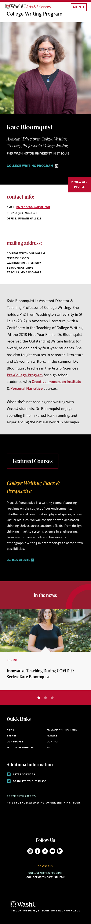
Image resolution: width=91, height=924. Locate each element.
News (10, 730)
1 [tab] (38, 698)
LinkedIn (60, 851)
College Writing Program (34, 14)
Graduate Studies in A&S (29, 781)
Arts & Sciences (23, 775)
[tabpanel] (45, 520)
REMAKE (52, 736)
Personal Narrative (26, 389)
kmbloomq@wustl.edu (33, 207)
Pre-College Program (25, 375)
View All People (80, 184)
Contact (53, 742)
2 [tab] (45, 698)
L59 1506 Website (18, 560)
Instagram (30, 851)
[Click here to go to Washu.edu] (24, 907)
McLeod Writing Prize (62, 730)
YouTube (52, 851)
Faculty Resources (20, 748)
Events (12, 736)
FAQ (49, 748)
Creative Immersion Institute (56, 382)
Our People (15, 742)
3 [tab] (52, 698)
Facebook (37, 851)
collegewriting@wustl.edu (45, 877)
